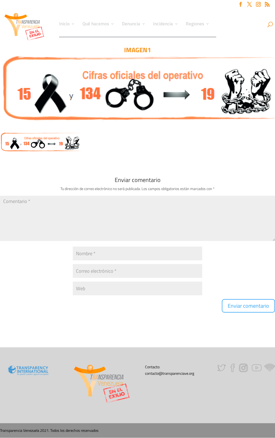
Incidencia (163, 24)
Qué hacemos (95, 24)
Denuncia (131, 24)
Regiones (195, 24)
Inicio (64, 24)
